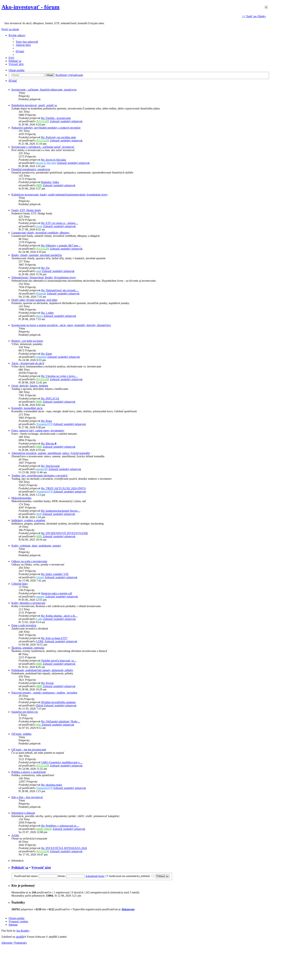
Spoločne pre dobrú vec (24, 711)
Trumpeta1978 (44, 424)
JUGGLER (42, 121)
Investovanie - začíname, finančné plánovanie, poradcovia (43, 89)
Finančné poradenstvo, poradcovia (30, 169)
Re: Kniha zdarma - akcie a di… (59, 615)
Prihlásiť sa (19, 867)
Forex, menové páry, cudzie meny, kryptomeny (37, 430)
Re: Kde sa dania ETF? (54, 638)
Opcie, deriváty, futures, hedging (29, 385)
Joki (38, 724)
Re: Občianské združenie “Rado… (60, 721)
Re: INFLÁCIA (50, 398)
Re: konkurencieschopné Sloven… (60, 510)
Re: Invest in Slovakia (53, 159)
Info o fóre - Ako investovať (27, 797)
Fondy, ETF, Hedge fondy (26, 210)
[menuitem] (27, 41)
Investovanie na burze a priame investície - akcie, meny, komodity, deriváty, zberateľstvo (61, 325)
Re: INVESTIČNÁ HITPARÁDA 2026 (64, 848)
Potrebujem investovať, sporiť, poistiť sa (34, 105)
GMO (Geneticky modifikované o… (61, 762)
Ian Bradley (23, 930)
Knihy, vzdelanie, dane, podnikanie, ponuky (36, 545)
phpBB (20, 936)
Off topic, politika (21, 733)
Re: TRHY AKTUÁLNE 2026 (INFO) (63, 488)
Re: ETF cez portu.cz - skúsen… (59, 223)
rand (38, 271)
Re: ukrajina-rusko (51, 784)
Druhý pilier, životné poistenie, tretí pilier (34, 299)
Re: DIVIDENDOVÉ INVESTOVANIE (64, 533)
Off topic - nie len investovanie (28, 749)
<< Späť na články (254, 16)
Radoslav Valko (50, 182)
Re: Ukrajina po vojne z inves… (59, 376)
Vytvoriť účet (41, 867)
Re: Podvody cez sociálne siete (58, 137)
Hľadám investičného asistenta (58, 702)
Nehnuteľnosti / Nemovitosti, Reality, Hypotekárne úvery (43, 277)
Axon (39, 226)
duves (39, 315)
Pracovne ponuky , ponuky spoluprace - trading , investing (44, 692)
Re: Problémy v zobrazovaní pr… (60, 825)
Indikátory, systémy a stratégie (28, 520)
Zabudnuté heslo (95, 876)
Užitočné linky (19, 583)
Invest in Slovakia (46, 162)
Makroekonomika (21, 497)
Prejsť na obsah (10, 29)
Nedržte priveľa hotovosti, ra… (58, 660)
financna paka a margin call (56, 593)
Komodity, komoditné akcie (27, 408)
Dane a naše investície (23, 625)
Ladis (39, 618)
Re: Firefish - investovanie (56, 118)
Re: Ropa (46, 420)
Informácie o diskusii (23, 812)
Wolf (39, 513)
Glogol (40, 577)
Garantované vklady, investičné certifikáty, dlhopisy (40, 232)
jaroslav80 (42, 469)
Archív (15, 835)
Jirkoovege (128, 909)
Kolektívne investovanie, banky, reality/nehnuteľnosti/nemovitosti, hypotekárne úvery (59, 194)
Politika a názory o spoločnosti (28, 771)
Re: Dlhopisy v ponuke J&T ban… (61, 245)
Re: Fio (45, 267)
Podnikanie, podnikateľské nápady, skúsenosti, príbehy (42, 670)
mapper (40, 596)
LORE (40, 641)
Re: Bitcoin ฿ (49, 443)
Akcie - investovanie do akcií (27, 363)
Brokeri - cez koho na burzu (27, 340)
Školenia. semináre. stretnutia (27, 647)
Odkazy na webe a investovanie (29, 561)
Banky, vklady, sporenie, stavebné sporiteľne (36, 255)
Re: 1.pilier (47, 312)
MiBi (39, 185)
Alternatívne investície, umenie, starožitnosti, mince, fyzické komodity (50, 453)
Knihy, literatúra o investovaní (28, 602)
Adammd (41, 356)
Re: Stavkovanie (50, 465)
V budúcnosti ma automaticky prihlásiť (128, 876)
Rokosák (41, 293)
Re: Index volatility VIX (55, 574)
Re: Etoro (46, 353)
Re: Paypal (47, 682)
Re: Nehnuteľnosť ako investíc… (60, 290)
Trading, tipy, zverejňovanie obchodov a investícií (39, 475)
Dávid (39, 705)
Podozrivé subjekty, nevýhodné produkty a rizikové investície (46, 127)
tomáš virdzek (44, 828)
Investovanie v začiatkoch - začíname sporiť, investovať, (43, 146)
